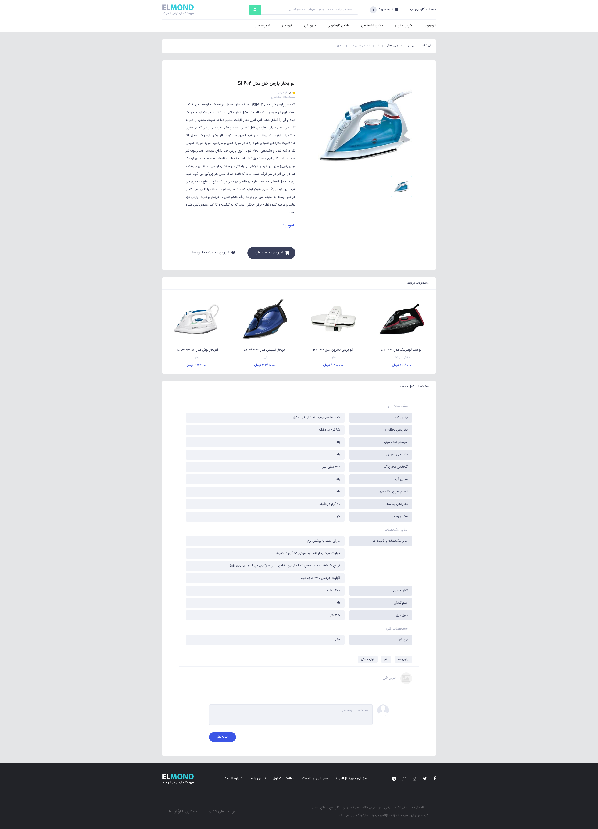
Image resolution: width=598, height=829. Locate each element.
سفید (333, 357)
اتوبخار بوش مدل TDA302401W (196, 350)
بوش (196, 357)
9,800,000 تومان (333, 365)
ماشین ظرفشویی (338, 25)
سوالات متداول (284, 778)
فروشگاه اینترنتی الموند (391, 808)
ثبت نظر (222, 737)
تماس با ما (257, 778)
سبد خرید (385, 9)
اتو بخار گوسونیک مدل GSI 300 (401, 350)
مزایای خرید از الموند (351, 778)
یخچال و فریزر (404, 25)
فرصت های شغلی (222, 811)
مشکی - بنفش (401, 357)
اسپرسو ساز (263, 25)
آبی (265, 357)
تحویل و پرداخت (315, 778)
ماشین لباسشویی (372, 25)
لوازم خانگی (367, 659)
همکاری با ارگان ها (183, 811)
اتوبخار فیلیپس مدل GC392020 (265, 350)
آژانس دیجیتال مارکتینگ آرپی (368, 815)
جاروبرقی (310, 25)
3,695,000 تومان (265, 365)
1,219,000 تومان (401, 365)
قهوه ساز (287, 25)
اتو (385, 659)
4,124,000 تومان (196, 365)
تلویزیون (430, 25)
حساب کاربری (425, 9)
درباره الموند (233, 778)
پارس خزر (403, 659)
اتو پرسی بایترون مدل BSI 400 (333, 350)
